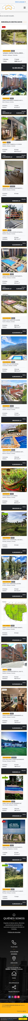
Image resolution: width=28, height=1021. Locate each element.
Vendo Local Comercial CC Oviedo (12, 144)
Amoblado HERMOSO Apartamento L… (12, 188)
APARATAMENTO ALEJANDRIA (10, 495)
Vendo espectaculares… (13, 53)
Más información (10, 1019)
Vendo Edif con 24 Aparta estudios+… (12, 232)
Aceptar (22, 1018)
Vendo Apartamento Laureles (10, 408)
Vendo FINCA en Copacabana (10, 364)
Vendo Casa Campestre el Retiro (11, 583)
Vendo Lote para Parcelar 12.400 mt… (13, 891)
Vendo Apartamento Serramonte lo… (12, 715)
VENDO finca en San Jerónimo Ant (11, 803)
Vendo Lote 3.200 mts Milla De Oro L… (12, 539)
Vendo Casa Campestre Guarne (11, 320)
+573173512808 (14, 951)
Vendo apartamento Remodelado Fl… (12, 100)
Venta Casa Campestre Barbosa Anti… (13, 451)
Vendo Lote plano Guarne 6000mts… (12, 627)
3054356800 (14, 954)
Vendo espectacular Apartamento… (12, 276)
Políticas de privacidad (14, 932)
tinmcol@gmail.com (14, 982)
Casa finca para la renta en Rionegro (13, 759)
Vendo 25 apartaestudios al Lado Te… (12, 671)
